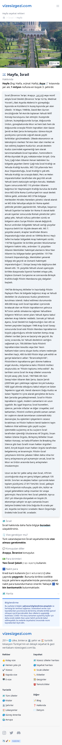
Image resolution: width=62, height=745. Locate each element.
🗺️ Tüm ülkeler (9, 695)
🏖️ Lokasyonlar (9, 710)
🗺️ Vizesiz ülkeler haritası (46, 660)
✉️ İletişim (38, 710)
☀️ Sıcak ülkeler (41, 669)
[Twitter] (11, 733)
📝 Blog (37, 700)
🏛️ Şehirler (8, 705)
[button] (31, 594)
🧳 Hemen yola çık (11, 665)
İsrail (11, 17)
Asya (42, 83)
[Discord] (18, 733)
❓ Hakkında (39, 705)
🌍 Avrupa (7, 719)
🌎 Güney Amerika (11, 714)
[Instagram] (4, 733)
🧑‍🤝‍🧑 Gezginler (39, 679)
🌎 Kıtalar (7, 700)
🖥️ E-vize (6, 679)
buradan (45, 525)
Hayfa (19, 17)
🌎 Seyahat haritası (43, 665)
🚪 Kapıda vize (9, 674)
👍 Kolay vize (8, 660)
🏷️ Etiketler (39, 674)
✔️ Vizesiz (7, 669)
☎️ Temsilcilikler (41, 684)
